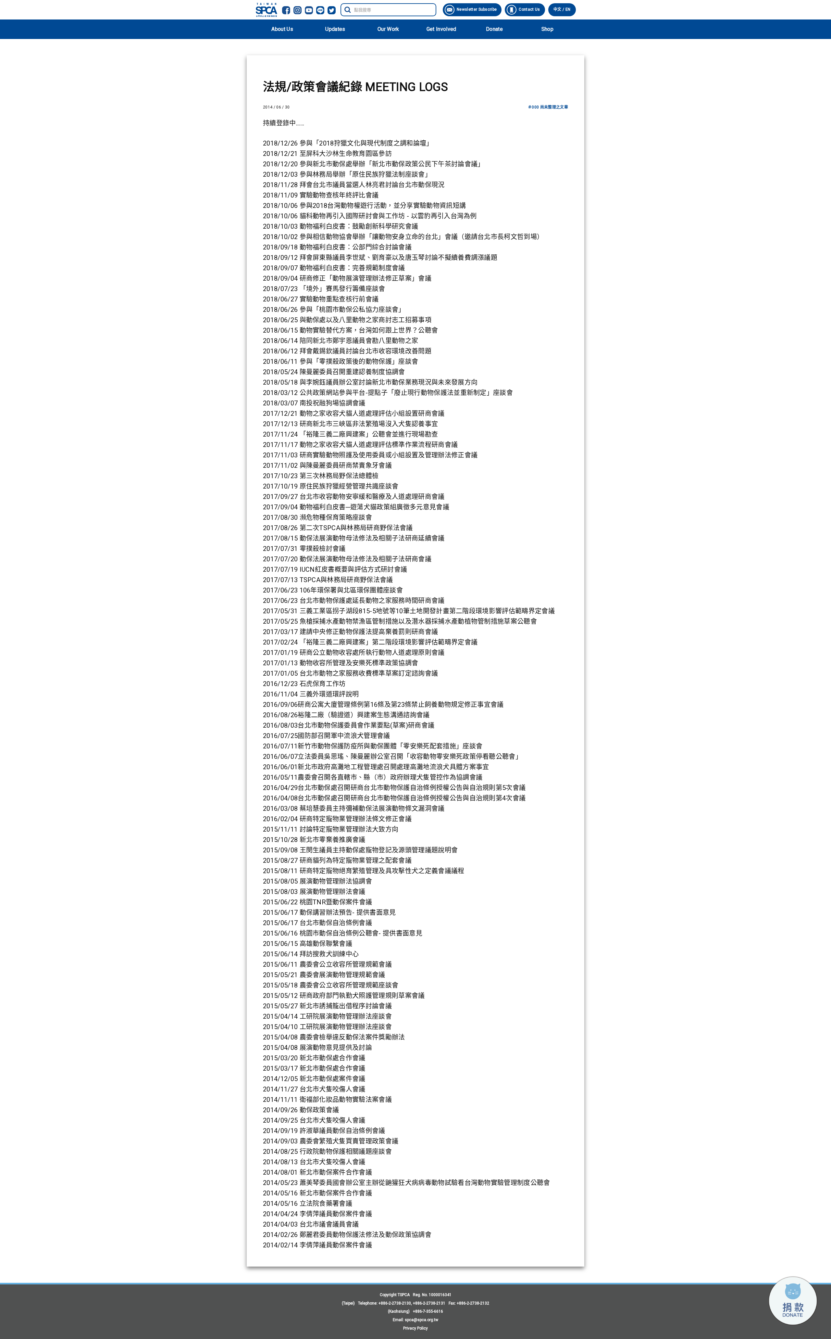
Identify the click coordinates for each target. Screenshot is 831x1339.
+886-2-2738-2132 (473, 1303)
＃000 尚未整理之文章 (548, 107)
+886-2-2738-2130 (394, 1303)
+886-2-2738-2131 (429, 1303)
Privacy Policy (415, 1328)
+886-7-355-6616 (428, 1311)
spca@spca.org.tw (421, 1320)
